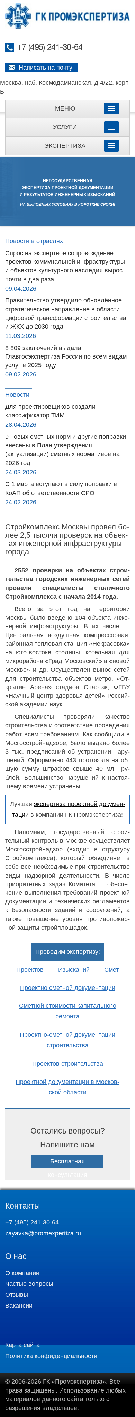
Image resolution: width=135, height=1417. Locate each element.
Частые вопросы (29, 1283)
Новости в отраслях (34, 241)
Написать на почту (45, 67)
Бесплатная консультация (67, 1168)
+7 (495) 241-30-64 (49, 48)
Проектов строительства (67, 1063)
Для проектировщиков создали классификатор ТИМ (50, 411)
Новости (17, 394)
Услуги (65, 127)
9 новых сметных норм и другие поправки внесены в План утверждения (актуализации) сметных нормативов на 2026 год (65, 449)
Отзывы (16, 1294)
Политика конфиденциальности (51, 1356)
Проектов (30, 969)
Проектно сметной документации (67, 987)
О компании (22, 1273)
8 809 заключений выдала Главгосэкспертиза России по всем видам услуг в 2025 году (66, 356)
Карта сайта (22, 1345)
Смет (111, 969)
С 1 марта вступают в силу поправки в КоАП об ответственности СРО (61, 488)
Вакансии (19, 1305)
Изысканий (74, 969)
